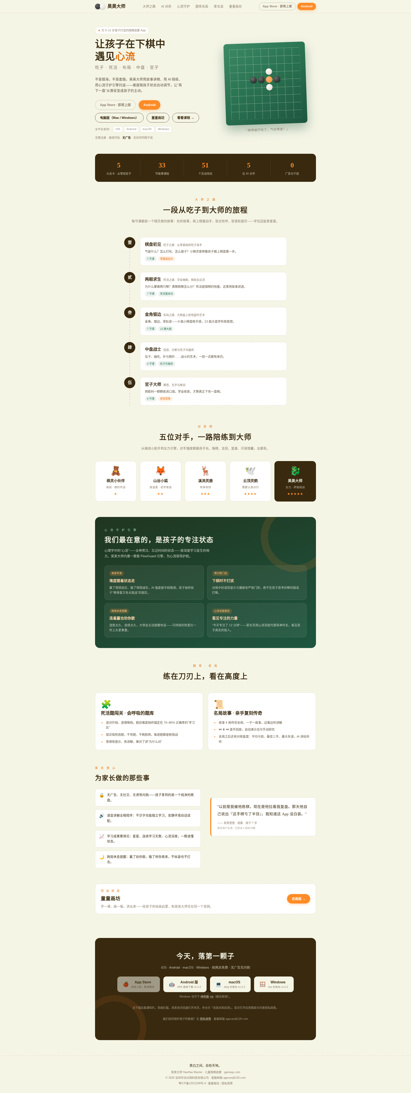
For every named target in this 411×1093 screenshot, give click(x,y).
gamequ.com (232, 1072)
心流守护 (183, 6)
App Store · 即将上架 (277, 6)
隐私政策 (205, 1018)
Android (307, 6)
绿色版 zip (207, 996)
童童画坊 (235, 6)
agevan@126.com (234, 1077)
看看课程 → (185, 117)
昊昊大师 (116, 6)
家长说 (218, 6)
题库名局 (201, 6)
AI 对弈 (166, 6)
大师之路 (149, 6)
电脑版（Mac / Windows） (119, 117)
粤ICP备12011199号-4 (192, 1083)
